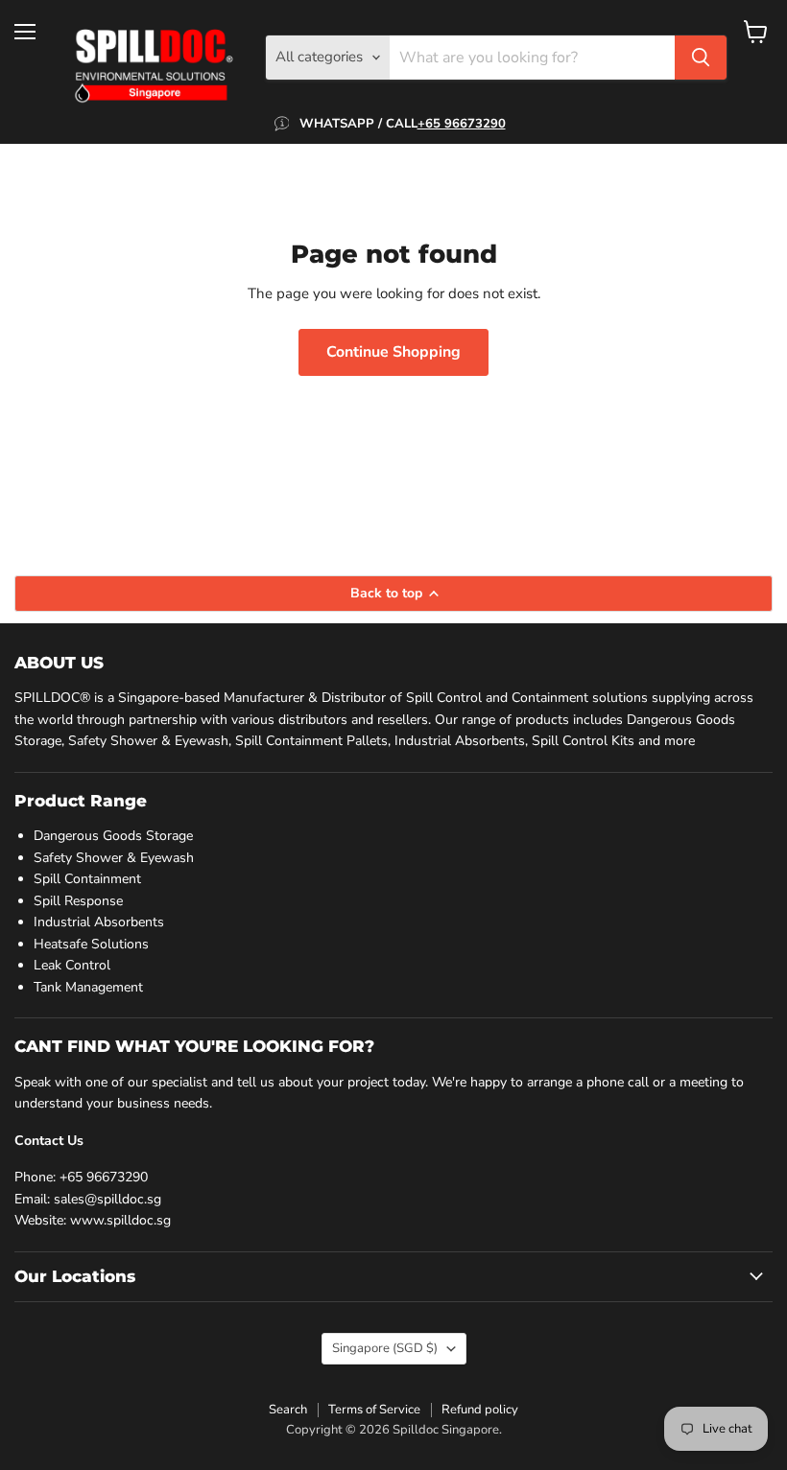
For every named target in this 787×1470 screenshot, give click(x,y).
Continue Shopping (393, 351)
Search (288, 1409)
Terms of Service (374, 1409)
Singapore (385, 1348)
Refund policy (479, 1409)
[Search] (701, 57)
